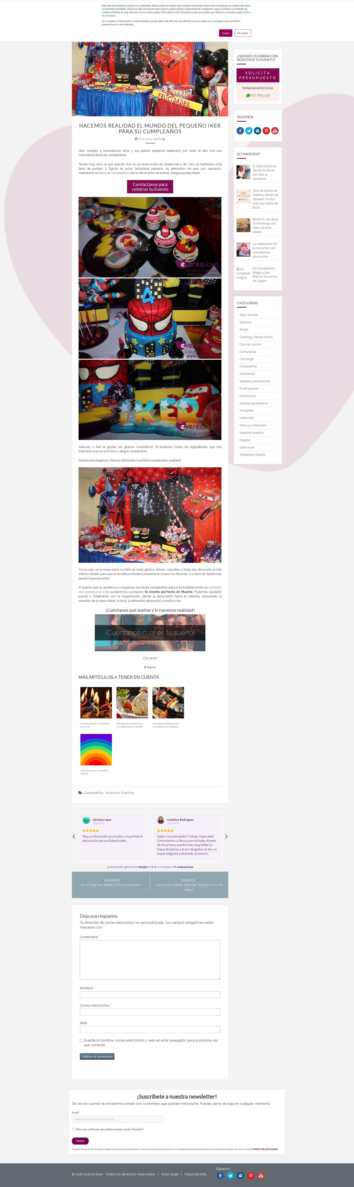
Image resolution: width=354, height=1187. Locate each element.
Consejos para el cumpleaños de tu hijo (95, 725)
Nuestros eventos (119, 793)
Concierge (246, 359)
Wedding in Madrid (252, 454)
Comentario (90, 937)
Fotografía (247, 410)
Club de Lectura (250, 344)
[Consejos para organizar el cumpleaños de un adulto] (132, 704)
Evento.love (248, 396)
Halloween (247, 418)
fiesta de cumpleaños (114, 173)
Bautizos (245, 322)
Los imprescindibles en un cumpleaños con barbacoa (165, 725)
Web (83, 1023)
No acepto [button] (243, 33)
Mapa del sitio (195, 1174)
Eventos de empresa (254, 403)
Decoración (247, 374)
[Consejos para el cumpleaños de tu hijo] (96, 704)
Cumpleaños (93, 793)
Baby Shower (249, 315)
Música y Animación (253, 425)
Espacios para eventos (255, 381)
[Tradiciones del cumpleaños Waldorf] (96, 751)
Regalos (245, 440)
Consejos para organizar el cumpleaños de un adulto (130, 725)
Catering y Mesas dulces (256, 337)
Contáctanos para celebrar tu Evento (150, 186)
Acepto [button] (225, 33)
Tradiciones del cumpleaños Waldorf (94, 772)
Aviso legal (169, 1174)
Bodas (244, 329)
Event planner (249, 388)
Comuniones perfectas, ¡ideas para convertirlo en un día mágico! (189, 885)
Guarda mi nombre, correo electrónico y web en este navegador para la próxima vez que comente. (151, 1042)
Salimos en (247, 447)
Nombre (87, 988)
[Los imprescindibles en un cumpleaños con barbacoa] (168, 704)
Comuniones (248, 352)
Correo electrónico (96, 1005)
